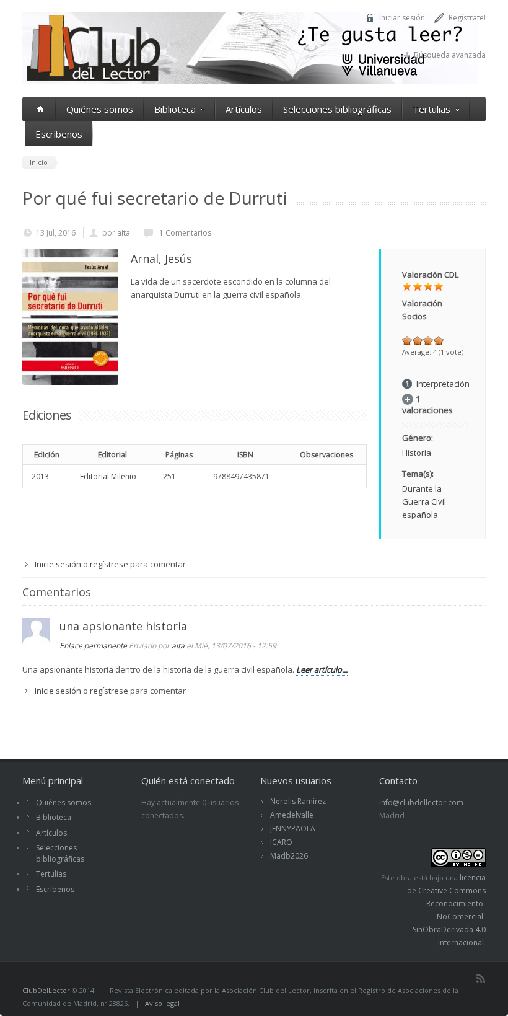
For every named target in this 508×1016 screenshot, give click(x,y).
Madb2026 (289, 855)
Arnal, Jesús (161, 258)
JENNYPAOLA (292, 828)
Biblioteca (175, 109)
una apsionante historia (123, 626)
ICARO (281, 842)
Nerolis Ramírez (298, 801)
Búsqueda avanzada (450, 55)
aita (123, 232)
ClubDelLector (46, 990)
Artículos (244, 109)
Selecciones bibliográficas (337, 109)
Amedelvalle (291, 815)
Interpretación (443, 383)
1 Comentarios (184, 232)
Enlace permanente (93, 645)
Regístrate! (467, 17)
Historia (416, 452)
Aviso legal (162, 1003)
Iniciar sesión (402, 17)
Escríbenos (58, 134)
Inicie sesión (58, 564)
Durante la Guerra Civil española (424, 501)
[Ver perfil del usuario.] (36, 642)
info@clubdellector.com (421, 802)
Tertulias (431, 109)
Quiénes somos (99, 109)
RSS (481, 978)
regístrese (109, 564)
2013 (40, 476)
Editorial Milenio (108, 476)
